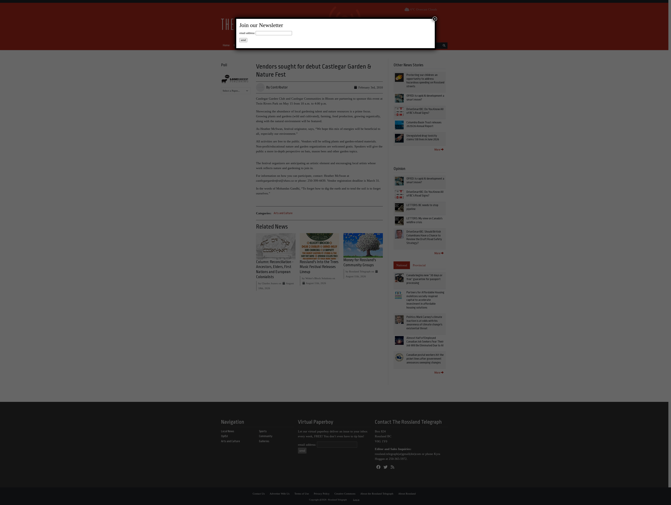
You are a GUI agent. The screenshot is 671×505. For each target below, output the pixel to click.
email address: (247, 33)
